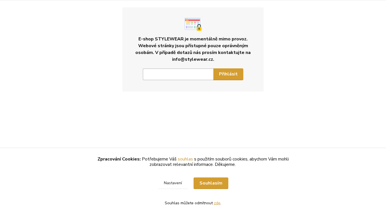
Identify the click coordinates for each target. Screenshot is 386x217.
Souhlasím (210, 183)
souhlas (185, 159)
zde (217, 203)
